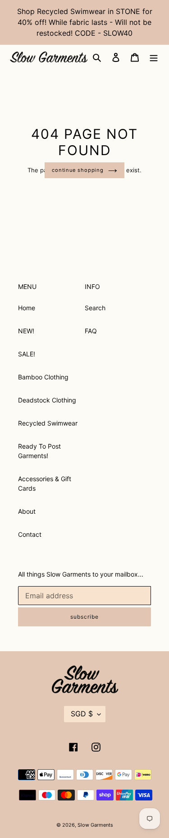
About (27, 511)
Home (26, 308)
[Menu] (153, 56)
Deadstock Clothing (47, 400)
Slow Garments (95, 825)
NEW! (26, 331)
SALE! (26, 354)
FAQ (91, 331)
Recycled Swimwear (48, 423)
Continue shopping (78, 170)
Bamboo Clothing (43, 377)
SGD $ (82, 713)
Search (95, 308)
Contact (29, 534)
